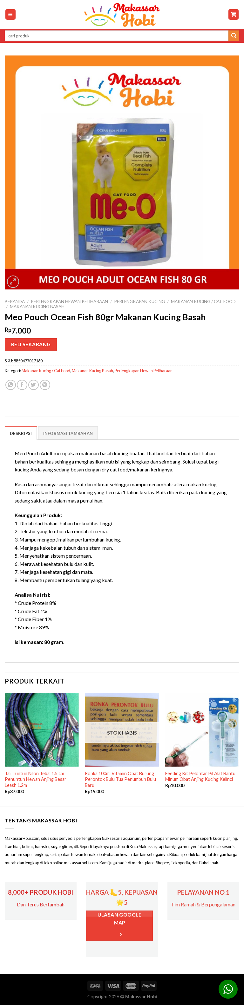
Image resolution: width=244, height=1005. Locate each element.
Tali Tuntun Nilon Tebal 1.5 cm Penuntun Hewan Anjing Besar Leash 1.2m (35, 779)
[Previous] (5, 749)
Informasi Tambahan (68, 433)
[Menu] (10, 14)
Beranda (15, 301)
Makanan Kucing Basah (37, 306)
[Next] (239, 749)
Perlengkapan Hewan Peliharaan (69, 301)
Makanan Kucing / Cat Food (203, 301)
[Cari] (233, 35)
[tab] (21, 433)
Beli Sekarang (31, 344)
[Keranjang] (233, 14)
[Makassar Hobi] (122, 14)
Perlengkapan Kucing (139, 301)
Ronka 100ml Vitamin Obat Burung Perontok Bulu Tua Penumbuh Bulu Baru (120, 779)
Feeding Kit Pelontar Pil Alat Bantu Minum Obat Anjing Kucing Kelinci (200, 776)
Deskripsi (21, 433)
